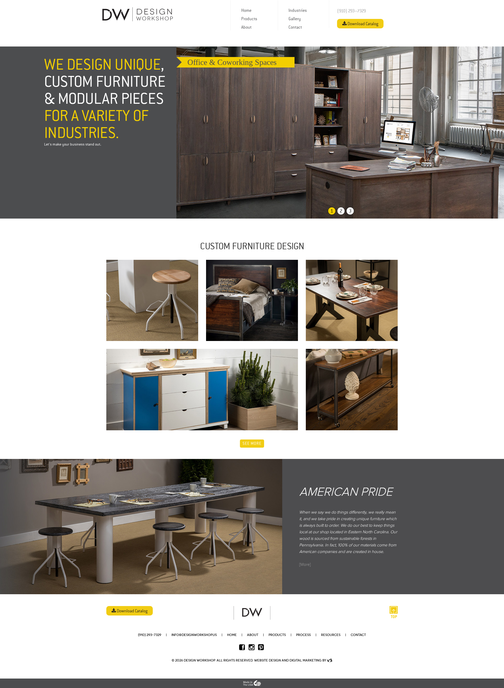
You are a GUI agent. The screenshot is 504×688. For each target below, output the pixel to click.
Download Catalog (362, 24)
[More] (305, 564)
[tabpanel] (340, 132)
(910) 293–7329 (351, 11)
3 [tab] (350, 211)
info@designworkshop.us (194, 635)
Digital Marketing (306, 660)
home (232, 635)
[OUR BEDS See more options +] (252, 300)
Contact (358, 635)
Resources (330, 635)
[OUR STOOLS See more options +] (152, 300)
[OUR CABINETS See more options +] (202, 389)
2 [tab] (341, 211)
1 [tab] (331, 211)
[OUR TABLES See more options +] (352, 300)
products (277, 635)
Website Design (267, 660)
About (252, 635)
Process (303, 635)
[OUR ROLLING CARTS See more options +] (352, 389)
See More (252, 444)
